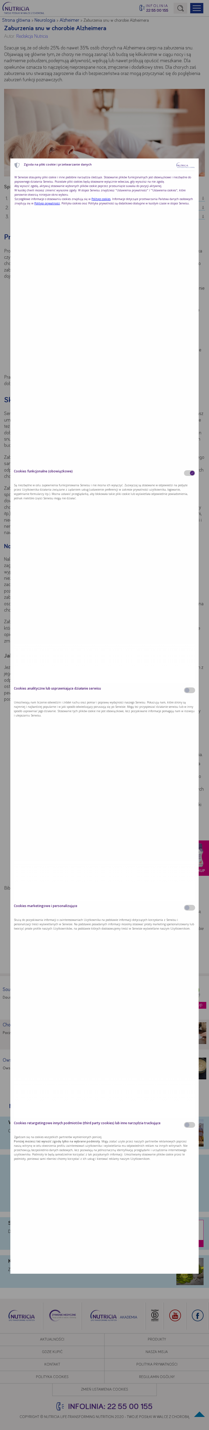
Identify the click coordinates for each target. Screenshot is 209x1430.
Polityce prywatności (47, 203)
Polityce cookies (100, 199)
